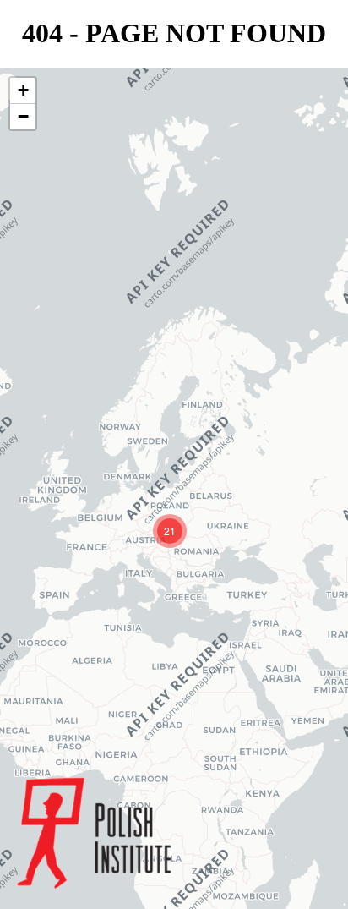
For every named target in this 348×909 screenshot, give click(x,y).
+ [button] (23, 90)
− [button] (23, 116)
